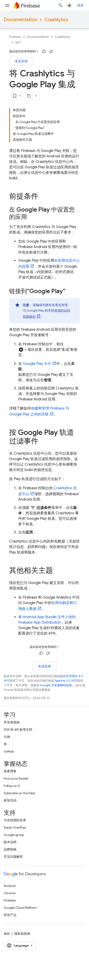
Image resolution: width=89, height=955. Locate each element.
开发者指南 (12, 722)
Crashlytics (56, 20)
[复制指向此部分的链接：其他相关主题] (57, 571)
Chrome (10, 893)
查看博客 (10, 771)
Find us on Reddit (16, 778)
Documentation (20, 20)
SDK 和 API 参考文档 (18, 729)
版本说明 (10, 842)
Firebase (15, 37)
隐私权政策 (22, 933)
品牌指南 (10, 849)
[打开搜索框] (60, 5)
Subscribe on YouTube (19, 793)
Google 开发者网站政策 (56, 685)
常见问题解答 (13, 857)
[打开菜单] (7, 5)
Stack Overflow (15, 827)
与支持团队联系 (15, 820)
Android (10, 886)
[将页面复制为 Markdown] (29, 96)
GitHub (9, 751)
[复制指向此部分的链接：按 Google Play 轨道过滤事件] (42, 441)
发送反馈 (21, 61)
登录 (80, 5)
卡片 (37, 363)
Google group (14, 835)
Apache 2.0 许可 (66, 681)
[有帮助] (44, 51)
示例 (7, 737)
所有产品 (10, 915)
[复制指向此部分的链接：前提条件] (42, 197)
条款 (7, 933)
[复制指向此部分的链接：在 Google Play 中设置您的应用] (31, 217)
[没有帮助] (50, 51)
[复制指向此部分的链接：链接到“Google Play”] (70, 291)
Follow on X (12, 786)
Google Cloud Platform (20, 908)
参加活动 (10, 800)
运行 (18, 42)
